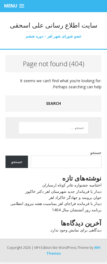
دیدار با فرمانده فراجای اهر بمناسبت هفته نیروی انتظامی (56, 203)
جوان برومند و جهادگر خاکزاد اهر (75, 197)
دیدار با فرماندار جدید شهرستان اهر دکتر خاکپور (63, 191)
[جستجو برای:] (53, 128)
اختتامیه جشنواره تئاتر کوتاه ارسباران (72, 185)
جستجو (96, 152)
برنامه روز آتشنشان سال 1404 (77, 209)
